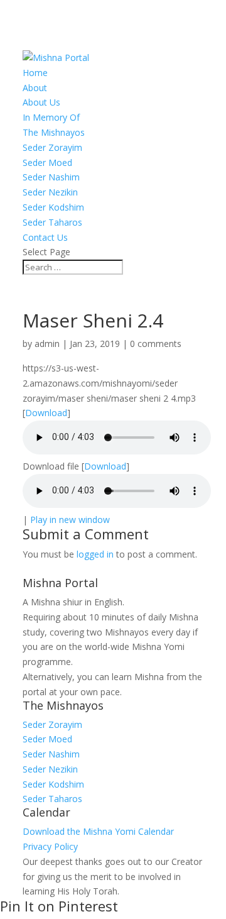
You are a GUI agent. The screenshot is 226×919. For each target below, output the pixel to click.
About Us (41, 102)
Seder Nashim (51, 177)
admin (47, 343)
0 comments (155, 343)
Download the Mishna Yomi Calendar (98, 831)
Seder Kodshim (53, 207)
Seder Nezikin (50, 192)
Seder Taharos (52, 222)
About (35, 88)
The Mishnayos (54, 132)
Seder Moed (47, 162)
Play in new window (70, 520)
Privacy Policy (50, 846)
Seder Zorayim (52, 147)
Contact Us (45, 237)
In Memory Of (51, 117)
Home (35, 73)
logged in (95, 554)
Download (46, 413)
